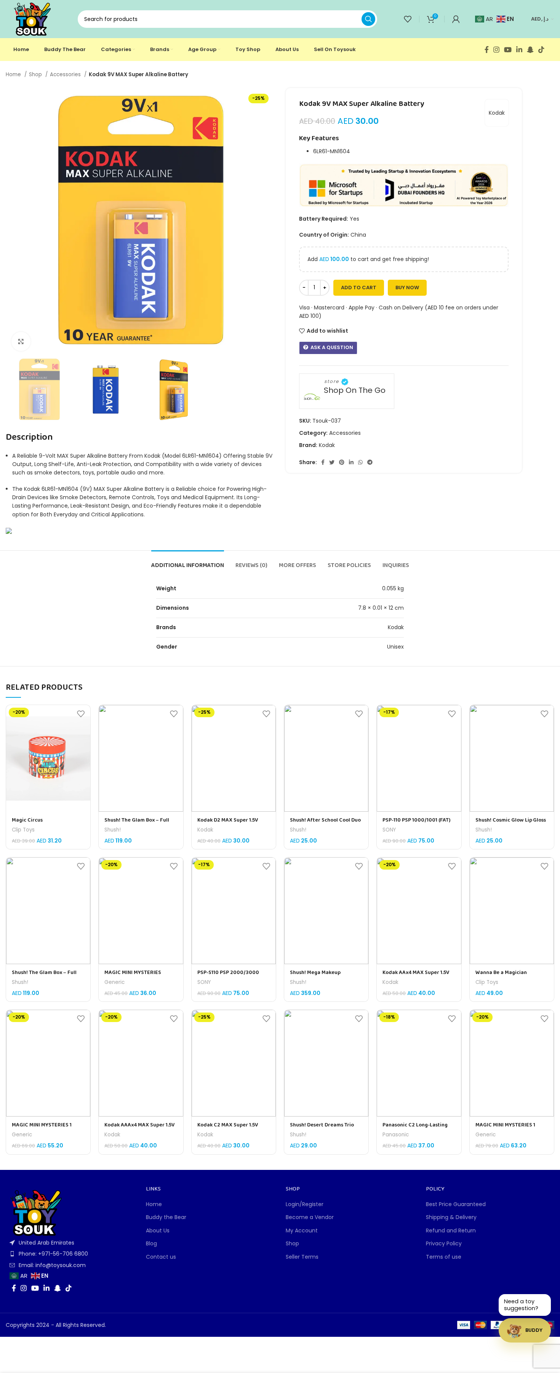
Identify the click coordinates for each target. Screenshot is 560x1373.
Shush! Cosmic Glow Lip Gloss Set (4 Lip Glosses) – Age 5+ (510, 824)
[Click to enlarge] (20, 341)
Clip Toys (23, 830)
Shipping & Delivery (451, 1217)
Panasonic (395, 1134)
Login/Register (304, 1204)
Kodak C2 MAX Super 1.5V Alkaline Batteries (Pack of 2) (232, 1129)
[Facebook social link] (486, 49)
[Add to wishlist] (80, 713)
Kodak (497, 113)
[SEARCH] (368, 19)
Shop (36, 74)
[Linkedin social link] (519, 49)
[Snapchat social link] (530, 49)
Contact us (161, 1257)
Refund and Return (451, 1230)
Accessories (66, 74)
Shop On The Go (355, 390)
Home (14, 74)
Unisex (395, 646)
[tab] (187, 562)
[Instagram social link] (496, 49)
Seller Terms (302, 1257)
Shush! (112, 830)
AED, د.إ (540, 18)
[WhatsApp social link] (360, 462)
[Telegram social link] (370, 462)
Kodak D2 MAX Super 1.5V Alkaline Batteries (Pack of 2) (232, 824)
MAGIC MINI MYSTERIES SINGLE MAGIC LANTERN (133, 976)
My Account (302, 1230)
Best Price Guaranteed (456, 1204)
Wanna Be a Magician (501, 972)
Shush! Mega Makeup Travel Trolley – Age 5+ (317, 976)
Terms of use (443, 1257)
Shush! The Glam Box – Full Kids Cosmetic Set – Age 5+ (137, 824)
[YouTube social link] (508, 49)
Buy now (407, 287)
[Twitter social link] (332, 462)
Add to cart (358, 287)
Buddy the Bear (166, 1217)
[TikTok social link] (541, 49)
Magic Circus (27, 820)
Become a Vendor (310, 1217)
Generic (114, 982)
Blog (151, 1243)
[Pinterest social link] (342, 462)
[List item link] (70, 1254)
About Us (158, 1230)
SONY (389, 830)
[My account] (456, 19)
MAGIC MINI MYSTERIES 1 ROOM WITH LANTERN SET (506, 1129)
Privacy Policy (444, 1243)
